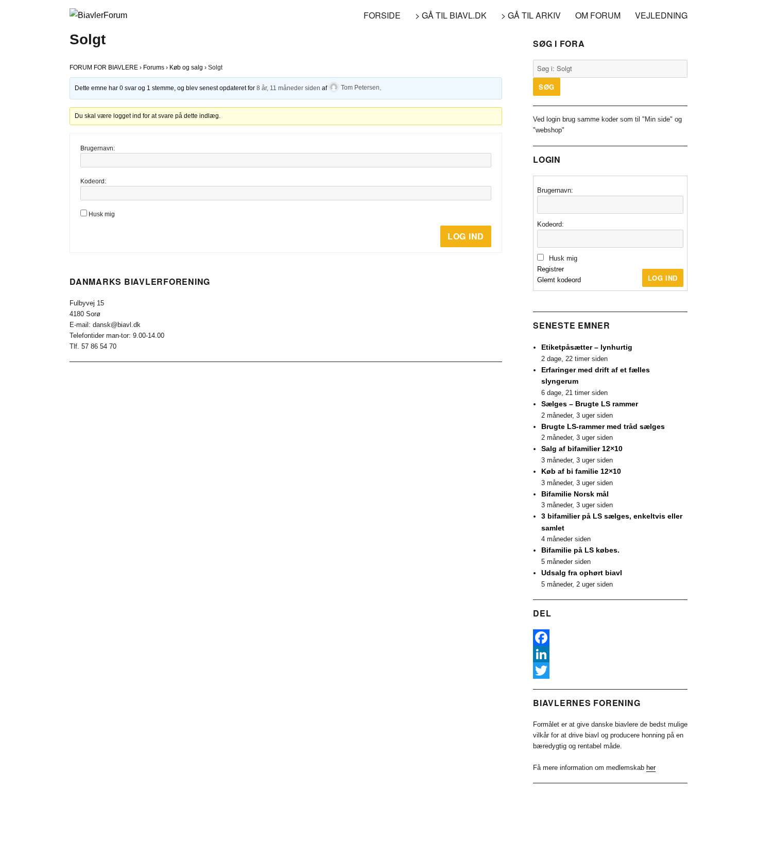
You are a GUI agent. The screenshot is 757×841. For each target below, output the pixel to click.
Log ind (466, 236)
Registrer (550, 269)
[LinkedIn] (610, 654)
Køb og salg (186, 67)
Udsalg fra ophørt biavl (581, 573)
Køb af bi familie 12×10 (581, 471)
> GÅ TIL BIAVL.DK (451, 15)
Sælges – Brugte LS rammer (589, 404)
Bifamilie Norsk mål (575, 494)
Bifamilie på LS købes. (580, 550)
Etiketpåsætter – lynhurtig (586, 347)
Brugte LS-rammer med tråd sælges (603, 426)
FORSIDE (382, 15)
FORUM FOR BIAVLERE (104, 67)
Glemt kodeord (559, 280)
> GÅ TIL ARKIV (531, 15)
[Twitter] (610, 670)
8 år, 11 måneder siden (288, 87)
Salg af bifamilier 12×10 (582, 448)
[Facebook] (610, 637)
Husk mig (102, 214)
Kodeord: (93, 181)
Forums (153, 67)
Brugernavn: (97, 148)
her (651, 767)
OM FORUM (598, 15)
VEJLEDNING (661, 15)
